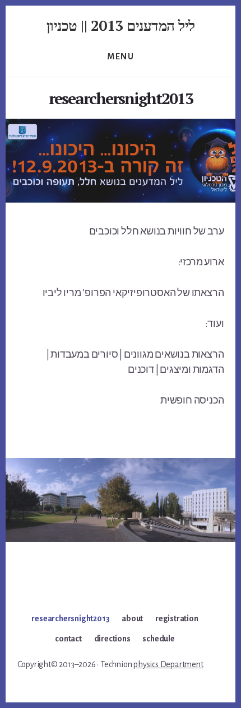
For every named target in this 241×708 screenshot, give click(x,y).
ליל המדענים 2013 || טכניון (121, 25)
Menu (120, 56)
